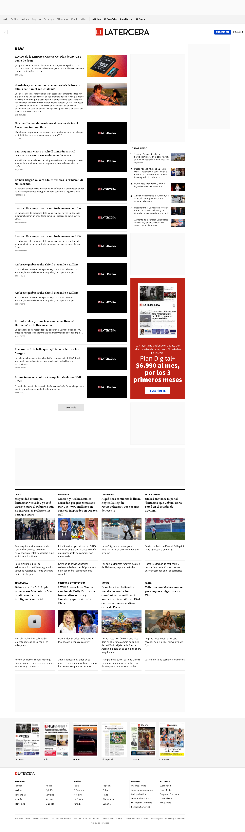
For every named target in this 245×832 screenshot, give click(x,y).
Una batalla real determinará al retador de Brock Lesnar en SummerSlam (47, 125)
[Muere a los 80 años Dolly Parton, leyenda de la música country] (178, 187)
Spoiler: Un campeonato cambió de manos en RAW (48, 208)
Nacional (25, 19)
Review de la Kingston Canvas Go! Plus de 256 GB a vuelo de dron (48, 58)
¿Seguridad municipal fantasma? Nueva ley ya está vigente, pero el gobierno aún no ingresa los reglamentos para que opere (34, 507)
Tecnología (49, 19)
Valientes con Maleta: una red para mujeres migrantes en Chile (164, 591)
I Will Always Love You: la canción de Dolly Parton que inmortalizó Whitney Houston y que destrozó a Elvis (77, 595)
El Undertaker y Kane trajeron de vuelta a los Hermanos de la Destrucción (44, 323)
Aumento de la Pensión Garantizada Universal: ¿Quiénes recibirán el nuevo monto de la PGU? (151, 222)
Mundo (74, 19)
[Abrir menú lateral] (5, 32)
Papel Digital (126, 19)
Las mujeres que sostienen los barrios (165, 659)
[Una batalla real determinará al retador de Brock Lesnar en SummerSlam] (107, 133)
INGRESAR (238, 32)
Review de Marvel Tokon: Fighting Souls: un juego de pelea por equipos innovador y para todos (34, 663)
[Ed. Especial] (114, 756)
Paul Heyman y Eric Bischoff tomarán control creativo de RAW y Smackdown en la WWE (45, 153)
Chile (18, 494)
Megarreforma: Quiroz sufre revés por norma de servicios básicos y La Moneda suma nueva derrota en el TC (151, 210)
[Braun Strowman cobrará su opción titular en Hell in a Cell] (107, 387)
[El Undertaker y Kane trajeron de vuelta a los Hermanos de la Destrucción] (107, 330)
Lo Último (96, 19)
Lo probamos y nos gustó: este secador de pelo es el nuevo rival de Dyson (164, 642)
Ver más (71, 407)
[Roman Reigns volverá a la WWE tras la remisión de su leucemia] (107, 189)
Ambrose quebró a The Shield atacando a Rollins (46, 264)
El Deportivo (62, 19)
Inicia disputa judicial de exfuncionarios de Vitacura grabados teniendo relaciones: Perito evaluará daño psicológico (34, 569)
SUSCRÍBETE (158, 390)
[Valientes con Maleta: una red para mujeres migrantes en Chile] (165, 621)
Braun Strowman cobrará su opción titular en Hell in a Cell (50, 379)
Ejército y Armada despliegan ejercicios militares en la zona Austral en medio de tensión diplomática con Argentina (151, 158)
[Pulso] (56, 756)
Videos (84, 19)
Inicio (5, 19)
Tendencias (108, 494)
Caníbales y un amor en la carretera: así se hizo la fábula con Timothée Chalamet (47, 87)
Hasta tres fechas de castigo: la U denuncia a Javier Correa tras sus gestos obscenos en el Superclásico (163, 567)
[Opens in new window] (85, 756)
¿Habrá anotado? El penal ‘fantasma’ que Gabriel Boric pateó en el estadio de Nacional (163, 505)
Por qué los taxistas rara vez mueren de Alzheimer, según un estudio (121, 565)
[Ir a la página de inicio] (122, 32)
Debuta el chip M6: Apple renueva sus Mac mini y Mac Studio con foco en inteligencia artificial (33, 593)
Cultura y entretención (71, 582)
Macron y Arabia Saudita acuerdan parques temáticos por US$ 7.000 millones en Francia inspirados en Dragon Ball (78, 507)
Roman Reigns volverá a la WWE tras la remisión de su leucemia (49, 182)
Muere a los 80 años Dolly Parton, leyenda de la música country (149, 185)
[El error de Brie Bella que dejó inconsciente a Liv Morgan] (107, 358)
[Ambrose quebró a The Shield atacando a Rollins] (107, 274)
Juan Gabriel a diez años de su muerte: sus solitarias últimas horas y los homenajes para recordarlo (77, 663)
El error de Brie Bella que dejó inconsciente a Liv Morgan (47, 351)
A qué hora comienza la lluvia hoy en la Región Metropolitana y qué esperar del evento (151, 198)
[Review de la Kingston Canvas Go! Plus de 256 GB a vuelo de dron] (107, 66)
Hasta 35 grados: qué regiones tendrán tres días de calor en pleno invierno (120, 549)
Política (14, 19)
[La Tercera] (27, 756)
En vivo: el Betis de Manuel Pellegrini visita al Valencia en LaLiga (164, 547)
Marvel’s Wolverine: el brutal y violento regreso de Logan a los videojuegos (31, 642)
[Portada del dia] (157, 336)
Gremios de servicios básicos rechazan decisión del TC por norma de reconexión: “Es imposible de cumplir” (77, 569)
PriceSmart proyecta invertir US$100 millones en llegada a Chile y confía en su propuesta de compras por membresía (77, 551)
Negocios (36, 19)
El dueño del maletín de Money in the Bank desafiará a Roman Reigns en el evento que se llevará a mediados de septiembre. (50, 388)
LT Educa (140, 19)
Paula (148, 582)
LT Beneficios (110, 19)
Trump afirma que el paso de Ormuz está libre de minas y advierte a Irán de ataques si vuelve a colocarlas (121, 663)
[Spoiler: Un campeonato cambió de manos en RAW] (107, 217)
